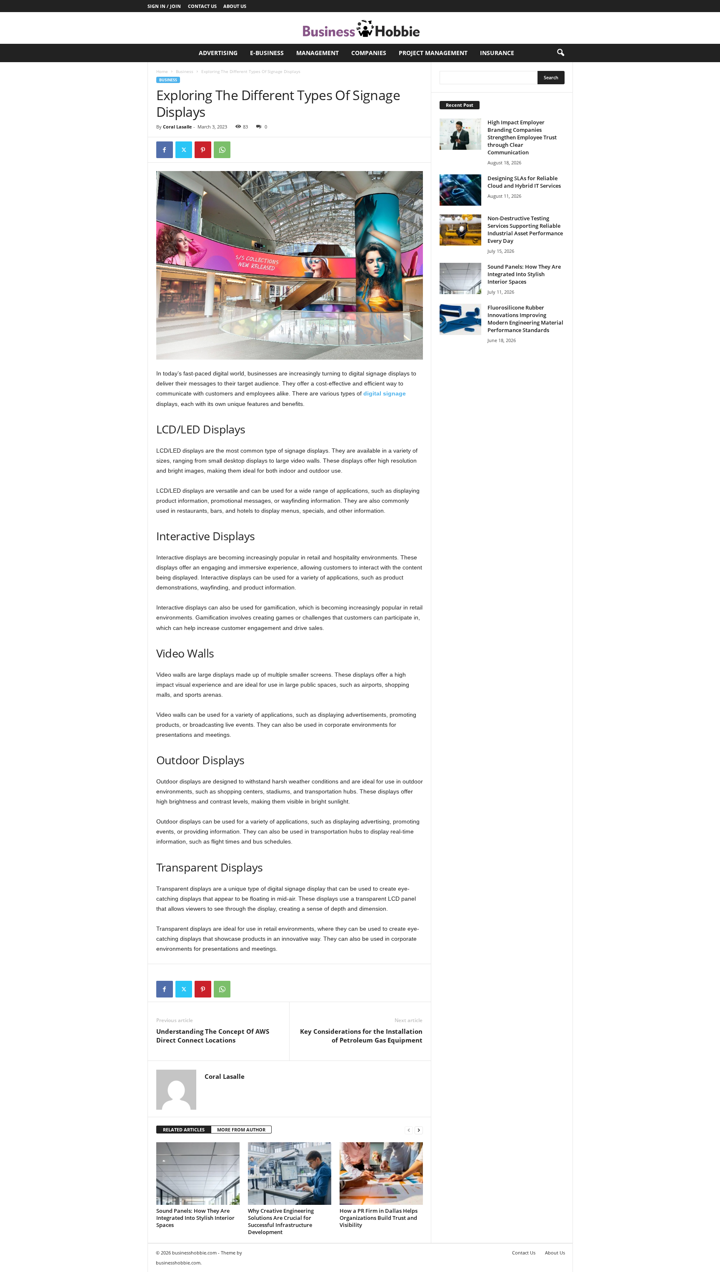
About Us (234, 6)
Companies (368, 53)
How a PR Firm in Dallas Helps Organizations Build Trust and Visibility (379, 1218)
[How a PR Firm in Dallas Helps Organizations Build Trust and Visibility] (381, 1173)
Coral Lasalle (177, 126)
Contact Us (202, 6)
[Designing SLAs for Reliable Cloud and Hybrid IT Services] (460, 190)
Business (184, 71)
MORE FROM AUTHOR (241, 1129)
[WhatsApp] (222, 149)
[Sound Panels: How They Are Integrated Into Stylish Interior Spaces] (198, 1173)
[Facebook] (164, 149)
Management (317, 53)
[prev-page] (409, 1130)
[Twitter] (183, 149)
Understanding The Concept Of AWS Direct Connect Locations (212, 1035)
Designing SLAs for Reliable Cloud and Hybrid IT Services (524, 181)
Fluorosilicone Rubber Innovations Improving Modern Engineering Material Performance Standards (525, 319)
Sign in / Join (164, 6)
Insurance (497, 53)
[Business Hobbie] (360, 28)
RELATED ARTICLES (184, 1129)
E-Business (267, 53)
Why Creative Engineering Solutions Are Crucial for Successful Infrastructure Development (281, 1221)
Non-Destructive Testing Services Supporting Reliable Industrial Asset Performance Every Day (525, 229)
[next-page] (419, 1130)
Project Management (433, 53)
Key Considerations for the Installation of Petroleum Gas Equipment (361, 1035)
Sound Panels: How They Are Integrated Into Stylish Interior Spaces (195, 1218)
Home (162, 71)
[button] (560, 53)
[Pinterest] (203, 149)
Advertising (218, 53)
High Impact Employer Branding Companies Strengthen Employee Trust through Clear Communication (522, 137)
